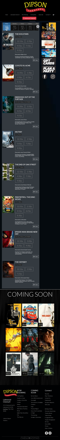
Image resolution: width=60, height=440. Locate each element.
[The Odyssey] (8, 269)
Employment (48, 400)
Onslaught (33, 400)
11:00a (20, 73)
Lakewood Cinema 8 (14, 14)
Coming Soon (33, 14)
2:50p (29, 139)
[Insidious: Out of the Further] (8, 104)
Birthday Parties (49, 409)
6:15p (28, 77)
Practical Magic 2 (35, 408)
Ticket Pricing (48, 415)
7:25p (19, 274)
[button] (54, 14)
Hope (32, 406)
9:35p (19, 50)
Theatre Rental (48, 413)
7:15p (28, 46)
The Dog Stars (20, 396)
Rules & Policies (48, 428)
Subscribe (41, 14)
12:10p (20, 171)
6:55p (28, 111)
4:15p (19, 211)
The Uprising (34, 415)
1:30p (29, 73)
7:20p (28, 143)
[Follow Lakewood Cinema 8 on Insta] (50, 433)
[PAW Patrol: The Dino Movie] (8, 204)
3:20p (29, 241)
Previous (3, 26)
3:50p (19, 77)
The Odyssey (20, 417)
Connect (47, 14)
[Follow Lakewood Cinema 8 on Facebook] (46, 433)
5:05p (19, 143)
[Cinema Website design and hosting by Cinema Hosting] (30, 437)
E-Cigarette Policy (49, 417)
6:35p (19, 245)
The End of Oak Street (22, 406)
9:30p (19, 181)
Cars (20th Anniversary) (36, 398)
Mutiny (18, 404)
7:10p (28, 176)
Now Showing (25, 14)
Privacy (46, 426)
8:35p (19, 82)
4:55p (19, 46)
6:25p (28, 211)
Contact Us (47, 398)
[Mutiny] (8, 139)
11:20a (20, 106)
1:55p (29, 106)
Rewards (47, 393)
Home (6, 14)
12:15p (20, 41)
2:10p (29, 206)
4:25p (19, 111)
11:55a (20, 206)
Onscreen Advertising (50, 411)
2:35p (29, 41)
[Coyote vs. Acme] (8, 73)
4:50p (19, 176)
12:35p (20, 139)
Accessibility (48, 424)
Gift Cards (47, 404)
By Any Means (34, 396)
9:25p (19, 115)
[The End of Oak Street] (8, 172)
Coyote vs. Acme (21, 398)
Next (37, 26)
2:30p (29, 171)
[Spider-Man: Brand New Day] (8, 239)
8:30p (19, 215)
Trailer (36, 60)
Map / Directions (49, 396)
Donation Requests (49, 402)
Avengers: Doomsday (36, 417)
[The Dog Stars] (8, 41)
